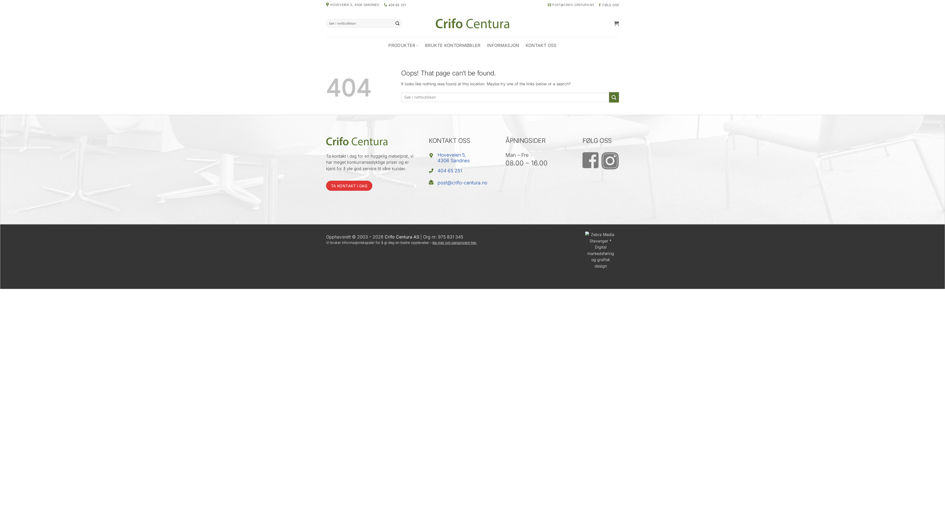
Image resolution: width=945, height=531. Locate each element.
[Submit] (397, 23)
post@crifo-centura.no (462, 183)
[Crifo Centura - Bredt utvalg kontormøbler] (472, 23)
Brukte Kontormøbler (453, 45)
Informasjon (503, 45)
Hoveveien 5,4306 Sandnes (454, 157)
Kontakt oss (541, 45)
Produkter (401, 45)
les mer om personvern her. (454, 242)
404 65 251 (450, 171)
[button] (616, 23)
